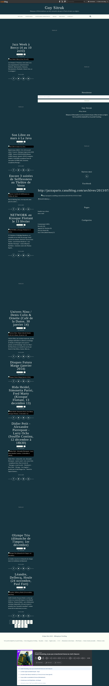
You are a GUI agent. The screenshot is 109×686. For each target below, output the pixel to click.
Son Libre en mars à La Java (21, 136)
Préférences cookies (101, 640)
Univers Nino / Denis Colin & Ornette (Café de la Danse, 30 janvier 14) (21, 318)
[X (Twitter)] (62, 1)
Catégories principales (42, 16)
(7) (46, 232)
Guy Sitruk (54, 7)
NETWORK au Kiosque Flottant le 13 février (21, 218)
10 (19, 626)
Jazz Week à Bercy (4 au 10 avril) (21, 48)
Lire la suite (21, 74)
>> (26, 626)
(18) (41, 226)
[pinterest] (65, 1)
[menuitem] (20, 16)
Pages (54, 16)
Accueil (20, 16)
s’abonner (40, 662)
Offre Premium (78, 640)
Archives (62, 16)
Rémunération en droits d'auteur (68, 640)
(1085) (43, 224)
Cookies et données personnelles (89, 640)
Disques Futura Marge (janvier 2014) (21, 365)
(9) (45, 228)
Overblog (64, 636)
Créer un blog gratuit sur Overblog (30, 640)
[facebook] (60, 1)
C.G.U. (59, 640)
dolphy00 (85, 117)
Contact (70, 16)
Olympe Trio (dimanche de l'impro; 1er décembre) (21, 540)
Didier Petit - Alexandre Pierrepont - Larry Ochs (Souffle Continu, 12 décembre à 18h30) (21, 433)
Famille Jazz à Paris (43, 211)
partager (49, 662)
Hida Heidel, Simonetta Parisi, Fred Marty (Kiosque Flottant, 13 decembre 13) (21, 395)
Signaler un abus (52, 640)
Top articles (41, 640)
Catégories (29, 16)
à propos (59, 662)
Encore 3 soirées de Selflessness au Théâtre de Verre (21, 180)
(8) (43, 230)
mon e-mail (41, 213)
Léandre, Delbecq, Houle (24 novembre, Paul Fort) (21, 579)
